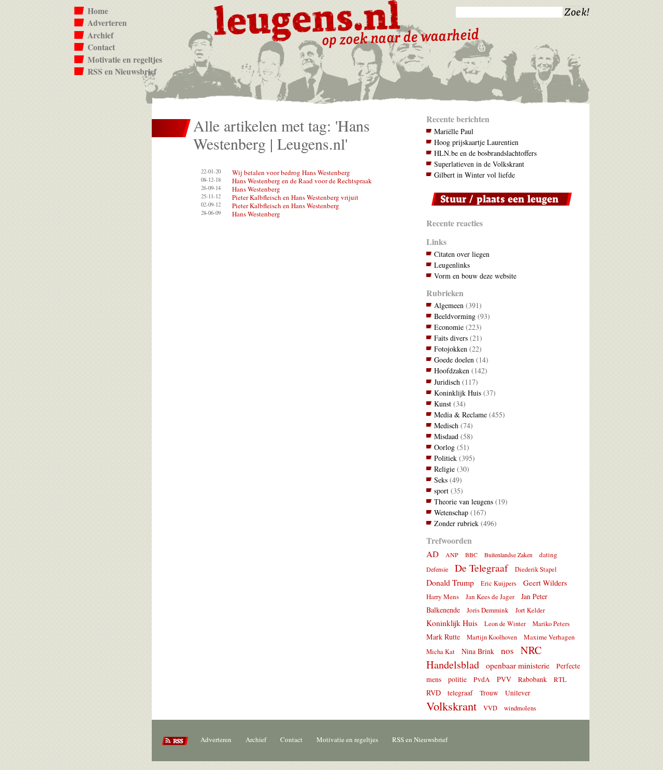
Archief (100, 35)
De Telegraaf (481, 568)
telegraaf (460, 693)
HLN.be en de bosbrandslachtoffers (485, 153)
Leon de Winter (505, 623)
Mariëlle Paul (453, 131)
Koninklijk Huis (457, 393)
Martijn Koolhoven (492, 637)
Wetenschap (451, 512)
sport (441, 491)
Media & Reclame (460, 414)
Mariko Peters (551, 623)
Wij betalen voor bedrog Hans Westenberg (291, 172)
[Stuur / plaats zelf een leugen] (499, 208)
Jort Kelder (530, 610)
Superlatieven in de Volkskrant (479, 164)
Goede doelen (454, 360)
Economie (449, 327)
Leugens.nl (307, 19)
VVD (490, 708)
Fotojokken (450, 349)
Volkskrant (451, 706)
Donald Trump (450, 582)
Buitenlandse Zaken (508, 554)
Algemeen (449, 305)
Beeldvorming (454, 316)
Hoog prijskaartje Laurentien (476, 142)
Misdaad (446, 436)
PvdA (481, 679)
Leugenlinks (452, 265)
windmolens (520, 708)
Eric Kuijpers (498, 583)
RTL (560, 679)
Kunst (442, 404)
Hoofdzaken (451, 370)
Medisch (446, 425)
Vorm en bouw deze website (475, 276)
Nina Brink (478, 651)
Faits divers (451, 338)
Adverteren (107, 22)
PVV (504, 679)
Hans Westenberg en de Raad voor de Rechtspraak (302, 181)
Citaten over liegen (461, 254)
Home (98, 11)
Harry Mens (442, 596)
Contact (101, 47)
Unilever (517, 693)
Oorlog (444, 447)
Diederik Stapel (536, 569)
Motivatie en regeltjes (125, 59)
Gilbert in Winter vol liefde (474, 175)
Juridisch (447, 382)
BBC (471, 554)
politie (457, 679)
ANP (451, 554)
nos (507, 651)
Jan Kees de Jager (490, 596)
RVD (433, 693)
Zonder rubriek (456, 523)
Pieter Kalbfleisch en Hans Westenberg (285, 205)
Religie (444, 469)
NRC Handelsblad (483, 657)
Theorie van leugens (463, 501)
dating (548, 554)
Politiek (445, 458)
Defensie (437, 569)
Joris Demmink (488, 610)
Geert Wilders (545, 582)
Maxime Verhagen (549, 637)
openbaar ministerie (518, 665)
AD (432, 554)
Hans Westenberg (256, 189)
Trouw (489, 693)
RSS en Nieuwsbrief (122, 71)
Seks (441, 480)
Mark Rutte (443, 637)
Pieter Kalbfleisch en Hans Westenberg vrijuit (295, 197)
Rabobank (532, 679)
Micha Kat (440, 651)
